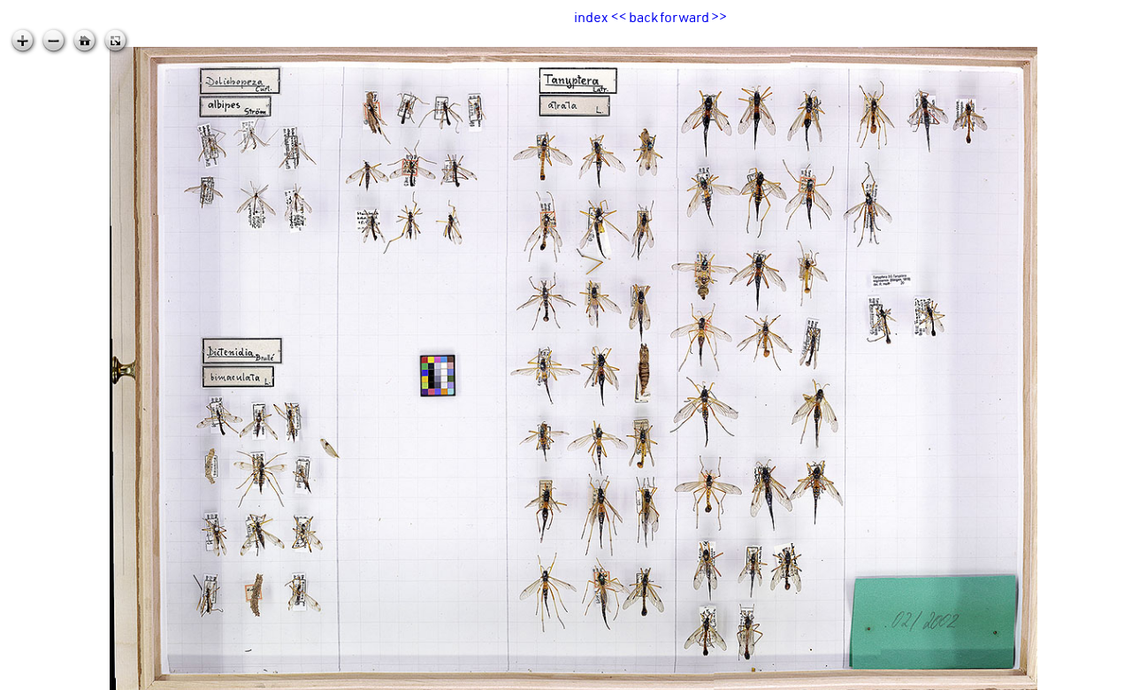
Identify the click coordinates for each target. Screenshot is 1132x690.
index (591, 17)
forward (684, 17)
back (643, 17)
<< (619, 17)
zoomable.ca (1095, 676)
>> (719, 17)
